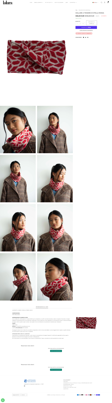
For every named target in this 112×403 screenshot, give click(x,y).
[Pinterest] (87, 37)
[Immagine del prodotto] (36, 55)
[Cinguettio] (85, 37)
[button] (95, 2)
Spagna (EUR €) (16, 394)
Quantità (77, 21)
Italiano (23, 394)
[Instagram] (24, 386)
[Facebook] (83, 37)
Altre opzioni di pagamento (86, 30)
